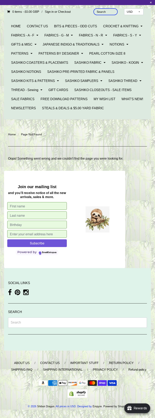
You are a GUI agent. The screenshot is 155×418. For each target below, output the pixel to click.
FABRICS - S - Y (125, 35)
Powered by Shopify (115, 406)
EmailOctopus (49, 252)
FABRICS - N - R (91, 35)
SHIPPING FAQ (21, 369)
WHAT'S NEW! (132, 99)
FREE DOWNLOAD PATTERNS (64, 99)
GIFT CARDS (58, 90)
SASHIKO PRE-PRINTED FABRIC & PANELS (80, 71)
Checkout (64, 11)
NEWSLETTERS (23, 108)
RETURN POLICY (121, 363)
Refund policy (137, 369)
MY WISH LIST (104, 99)
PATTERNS (19, 53)
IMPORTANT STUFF (84, 363)
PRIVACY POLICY (105, 369)
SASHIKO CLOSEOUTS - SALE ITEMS (103, 90)
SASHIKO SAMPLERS (81, 81)
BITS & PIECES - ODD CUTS (75, 26)
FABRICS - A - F (22, 35)
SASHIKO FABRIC (88, 62)
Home (12, 134)
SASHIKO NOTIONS (26, 71)
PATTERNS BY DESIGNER (59, 53)
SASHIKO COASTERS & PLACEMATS (39, 62)
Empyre (97, 406)
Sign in (49, 11)
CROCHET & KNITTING (120, 26)
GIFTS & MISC (21, 44)
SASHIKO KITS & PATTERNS (33, 81)
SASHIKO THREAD (122, 81)
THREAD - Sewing (24, 90)
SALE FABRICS (23, 99)
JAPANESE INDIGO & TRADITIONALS (71, 44)
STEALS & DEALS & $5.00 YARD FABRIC (73, 108)
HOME (16, 26)
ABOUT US (22, 363)
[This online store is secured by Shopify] (77, 393)
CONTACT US (37, 26)
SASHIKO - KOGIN (125, 62)
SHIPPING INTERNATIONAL (62, 369)
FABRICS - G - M (56, 35)
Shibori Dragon (45, 406)
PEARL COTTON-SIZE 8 (107, 53)
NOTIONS (117, 44)
